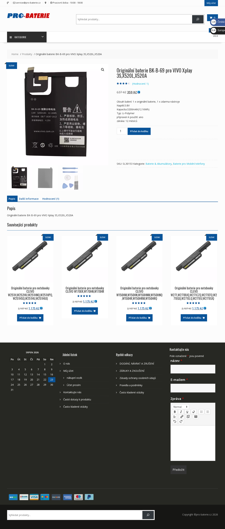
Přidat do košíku (139, 131)
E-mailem (179, 380)
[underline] (187, 411)
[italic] (181, 411)
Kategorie (20, 37)
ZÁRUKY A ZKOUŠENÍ (132, 370)
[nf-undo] (175, 421)
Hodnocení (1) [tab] (50, 198)
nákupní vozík (74, 377)
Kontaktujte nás (72, 392)
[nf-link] (182, 416)
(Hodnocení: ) (140, 83)
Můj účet (211, 3)
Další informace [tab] (28, 198)
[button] (102, 69)
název (176, 361)
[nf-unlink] (188, 416)
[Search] (198, 19)
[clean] (194, 411)
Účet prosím (74, 385)
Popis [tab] (12, 198)
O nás (66, 363)
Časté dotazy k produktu (77, 399)
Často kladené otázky (75, 406)
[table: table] (196, 416)
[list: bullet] (208, 411)
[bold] (175, 411)
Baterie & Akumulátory (159, 163)
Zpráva (177, 399)
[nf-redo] (181, 421)
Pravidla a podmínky (131, 385)
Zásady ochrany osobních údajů (138, 378)
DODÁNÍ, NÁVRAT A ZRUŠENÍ (137, 363)
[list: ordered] (201, 411)
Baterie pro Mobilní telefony (189, 163)
